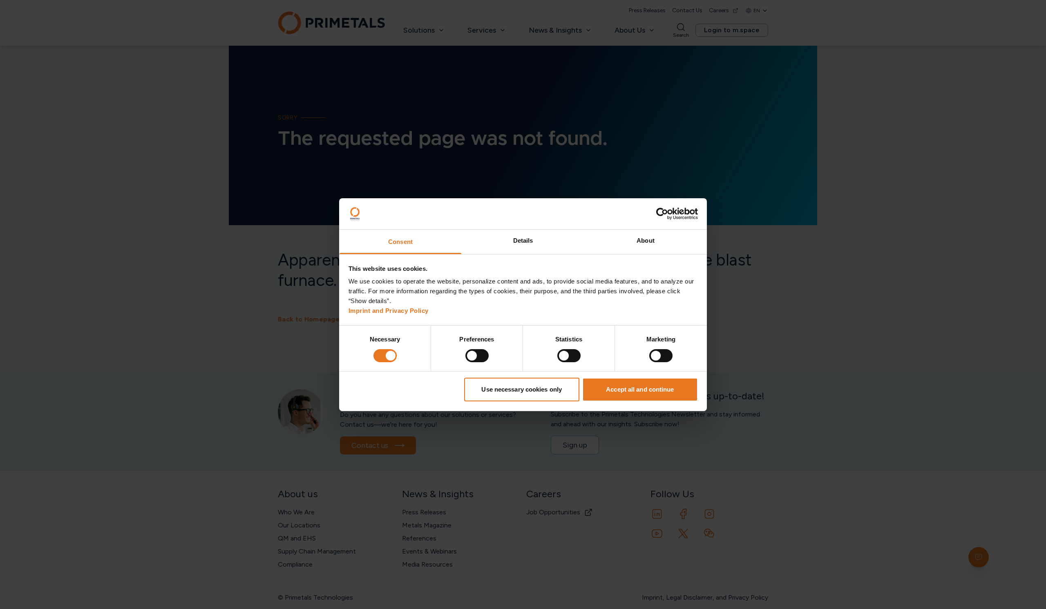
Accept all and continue (640, 389)
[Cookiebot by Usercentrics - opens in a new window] (662, 214)
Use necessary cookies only (521, 389)
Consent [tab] (400, 241)
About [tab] (646, 240)
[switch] (477, 355)
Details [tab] (523, 240)
